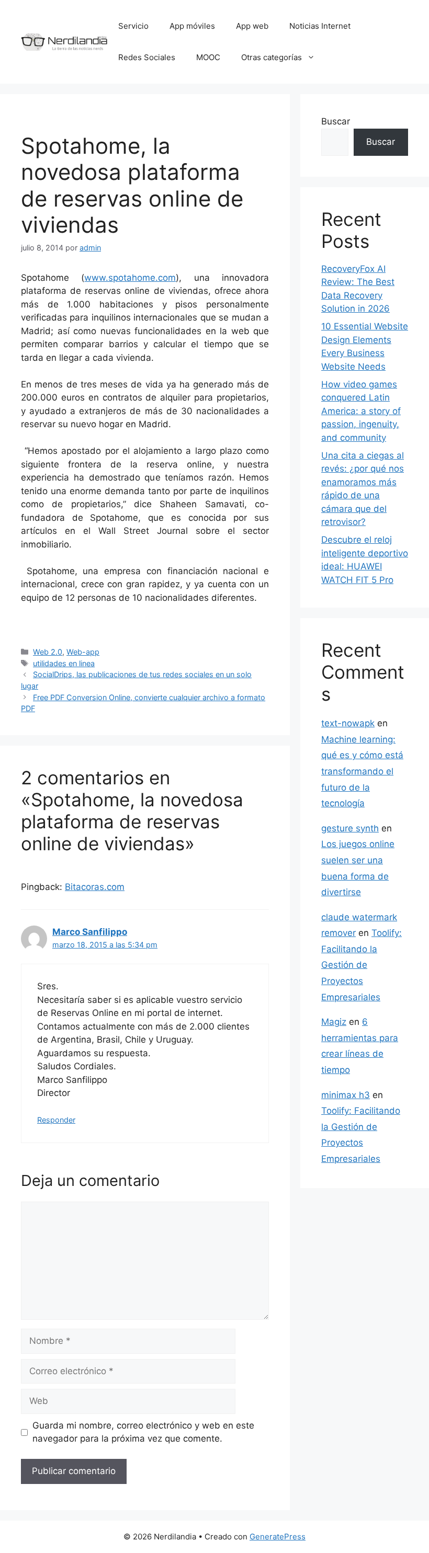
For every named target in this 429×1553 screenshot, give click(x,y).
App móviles (192, 26)
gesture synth (350, 828)
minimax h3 (345, 1095)
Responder (56, 1119)
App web (252, 26)
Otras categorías (271, 57)
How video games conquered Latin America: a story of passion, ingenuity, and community (361, 411)
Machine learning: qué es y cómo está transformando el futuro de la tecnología (362, 771)
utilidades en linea (64, 663)
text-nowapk (348, 723)
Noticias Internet (320, 26)
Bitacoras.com (95, 887)
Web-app (82, 651)
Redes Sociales (146, 57)
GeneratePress (278, 1536)
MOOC (208, 57)
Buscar (335, 121)
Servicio (133, 26)
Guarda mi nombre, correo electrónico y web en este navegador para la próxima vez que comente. (143, 1432)
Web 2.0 (47, 651)
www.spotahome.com (130, 277)
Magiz (333, 1022)
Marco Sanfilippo (89, 932)
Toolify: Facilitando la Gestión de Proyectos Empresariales (361, 965)
